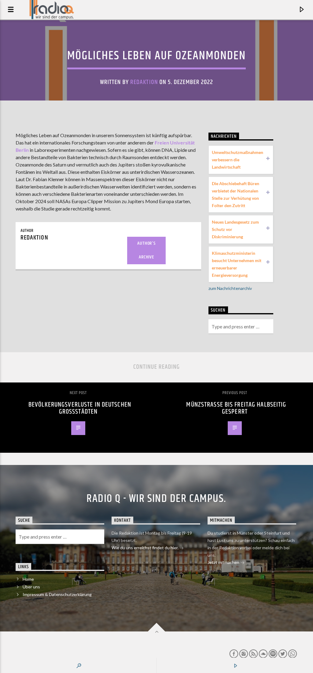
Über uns (31, 586)
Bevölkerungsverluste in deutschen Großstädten (79, 408)
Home (28, 579)
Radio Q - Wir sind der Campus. (156, 498)
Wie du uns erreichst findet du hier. (145, 547)
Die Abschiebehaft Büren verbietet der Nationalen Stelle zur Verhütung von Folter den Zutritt (235, 194)
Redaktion (144, 82)
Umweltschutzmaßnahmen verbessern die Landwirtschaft (237, 160)
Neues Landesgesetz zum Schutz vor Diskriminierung (235, 229)
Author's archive (146, 250)
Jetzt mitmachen (224, 562)
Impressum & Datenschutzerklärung (57, 594)
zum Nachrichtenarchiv (230, 288)
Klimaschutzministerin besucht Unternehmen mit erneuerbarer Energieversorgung (236, 264)
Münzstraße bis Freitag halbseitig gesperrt (236, 408)
